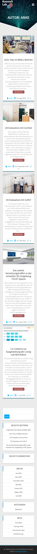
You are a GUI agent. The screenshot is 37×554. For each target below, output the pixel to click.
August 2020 (18, 492)
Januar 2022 (18, 488)
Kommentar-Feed (18, 530)
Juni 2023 (18, 473)
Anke (11, 98)
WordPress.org (18, 534)
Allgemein (18, 509)
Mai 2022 (18, 485)
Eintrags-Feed (18, 526)
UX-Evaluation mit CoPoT (18, 199)
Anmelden (18, 523)
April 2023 (18, 477)
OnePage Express (21, 551)
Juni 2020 (18, 496)
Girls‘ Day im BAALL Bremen (18, 59)
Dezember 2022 (18, 481)
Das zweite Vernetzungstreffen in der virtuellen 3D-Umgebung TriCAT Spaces (18, 274)
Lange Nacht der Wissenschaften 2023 (18, 430)
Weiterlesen (18, 92)
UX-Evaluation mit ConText (18, 127)
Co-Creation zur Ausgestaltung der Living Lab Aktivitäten (18, 351)
